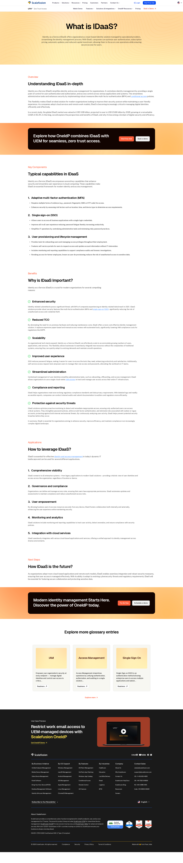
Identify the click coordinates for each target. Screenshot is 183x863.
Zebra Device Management (40, 776)
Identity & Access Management (41, 793)
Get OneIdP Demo (38, 743)
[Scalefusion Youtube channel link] (142, 754)
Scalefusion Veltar (82, 824)
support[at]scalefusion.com (142, 772)
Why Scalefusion (120, 772)
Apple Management (64, 785)
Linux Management (64, 789)
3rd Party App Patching (86, 772)
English (144, 802)
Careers (117, 793)
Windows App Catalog (85, 776)
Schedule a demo (141, 603)
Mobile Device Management (40, 772)
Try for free (124, 603)
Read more (41, 686)
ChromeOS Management (65, 793)
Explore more (90, 698)
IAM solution (70, 380)
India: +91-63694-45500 (141, 789)
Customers (94, 3)
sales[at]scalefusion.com (142, 768)
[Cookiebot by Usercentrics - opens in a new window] (18, 858)
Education (102, 772)
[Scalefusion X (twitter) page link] (151, 754)
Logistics (102, 785)
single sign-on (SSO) (101, 309)
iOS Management (63, 780)
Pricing (84, 3)
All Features (82, 789)
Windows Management (65, 768)
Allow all (161, 850)
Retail (101, 780)
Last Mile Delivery (104, 776)
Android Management (65, 776)
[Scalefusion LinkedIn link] (135, 754)
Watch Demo (77, 9)
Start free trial (149, 3)
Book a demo (143, 139)
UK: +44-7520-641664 (141, 780)
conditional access (139, 96)
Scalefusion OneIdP (47, 824)
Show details (37, 858)
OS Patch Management (86, 768)
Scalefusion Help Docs (122, 780)
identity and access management (68, 456)
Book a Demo (149, 9)
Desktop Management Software (41, 789)
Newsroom (118, 789)
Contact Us (118, 776)
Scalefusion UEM (79, 821)
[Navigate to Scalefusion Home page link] (39, 755)
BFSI (100, 789)
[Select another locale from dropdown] (179, 3)
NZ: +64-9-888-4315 (140, 785)
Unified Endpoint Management (41, 768)
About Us (118, 768)
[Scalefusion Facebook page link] (148, 754)
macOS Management (64, 772)
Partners (104, 3)
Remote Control (83, 785)
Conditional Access (85, 780)
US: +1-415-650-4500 (141, 776)
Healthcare (102, 768)
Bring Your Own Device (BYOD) (41, 785)
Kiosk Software (36, 780)
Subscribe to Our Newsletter (44, 802)
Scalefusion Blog (120, 785)
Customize (160, 857)
